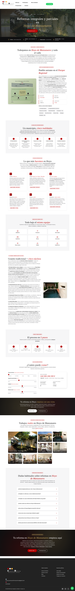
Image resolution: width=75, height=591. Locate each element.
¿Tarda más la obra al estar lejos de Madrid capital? (28, 513)
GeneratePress (27, 588)
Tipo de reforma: (16, 372)
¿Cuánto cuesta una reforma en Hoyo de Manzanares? (29, 503)
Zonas (34, 14)
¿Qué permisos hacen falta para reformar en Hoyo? (28, 517)
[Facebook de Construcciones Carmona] (62, 589)
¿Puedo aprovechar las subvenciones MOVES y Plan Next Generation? (32, 522)
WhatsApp (50, 4)
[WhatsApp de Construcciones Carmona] (68, 589)
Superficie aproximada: (13, 378)
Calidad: (13, 384)
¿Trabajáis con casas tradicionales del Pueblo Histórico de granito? (32, 498)
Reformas (17, 2)
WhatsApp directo (43, 30)
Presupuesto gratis (32, 30)
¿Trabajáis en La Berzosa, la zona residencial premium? (29, 493)
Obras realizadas (34, 2)
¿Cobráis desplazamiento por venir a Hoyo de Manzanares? (30, 489)
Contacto (26, 5)
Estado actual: (14, 389)
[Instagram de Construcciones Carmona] (65, 589)
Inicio (31, 14)
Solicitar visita (32, 410)
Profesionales (25, 2)
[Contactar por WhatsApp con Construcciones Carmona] (72, 588)
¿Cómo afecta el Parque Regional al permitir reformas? (29, 508)
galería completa (39, 428)
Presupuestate (18, 5)
